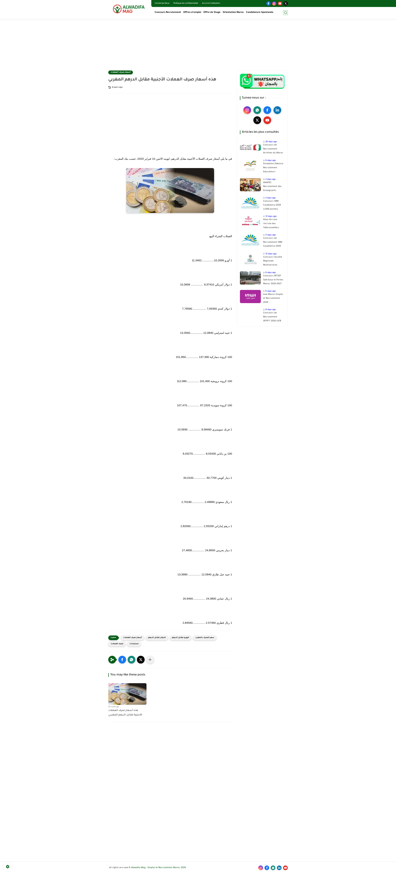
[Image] (250, 147)
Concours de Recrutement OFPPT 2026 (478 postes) (272, 317)
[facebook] (268, 3)
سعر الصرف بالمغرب (204, 638)
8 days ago (270, 310)
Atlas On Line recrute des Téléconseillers (271, 224)
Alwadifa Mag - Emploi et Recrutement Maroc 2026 (158, 868)
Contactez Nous (162, 3)
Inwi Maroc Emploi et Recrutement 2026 (273, 298)
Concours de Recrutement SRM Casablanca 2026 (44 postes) (272, 243)
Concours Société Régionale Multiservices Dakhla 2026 (272, 261)
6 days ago (270, 160)
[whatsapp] (257, 110)
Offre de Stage (211, 12)
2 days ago (270, 179)
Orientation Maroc (233, 12)
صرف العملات (117, 644)
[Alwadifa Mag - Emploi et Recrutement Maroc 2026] (129, 8)
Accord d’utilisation (211, 3)
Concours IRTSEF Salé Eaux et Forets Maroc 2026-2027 (273, 280)
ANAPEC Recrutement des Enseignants (272, 187)
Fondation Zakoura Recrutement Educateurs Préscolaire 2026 (273, 168)
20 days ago (271, 142)
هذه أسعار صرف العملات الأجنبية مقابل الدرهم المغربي (125, 712)
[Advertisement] (198, 46)
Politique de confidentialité (185, 3)
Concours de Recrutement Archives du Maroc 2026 (273, 149)
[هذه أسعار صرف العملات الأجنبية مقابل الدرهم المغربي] (127, 694)
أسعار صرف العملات (121, 72)
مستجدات (134, 644)
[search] (285, 12)
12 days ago (271, 216)
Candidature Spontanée (259, 12)
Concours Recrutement (168, 12)
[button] (122, 660)
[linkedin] (277, 110)
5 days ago (270, 235)
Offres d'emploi (192, 12)
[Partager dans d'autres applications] (150, 660)
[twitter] (286, 3)
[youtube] (280, 3)
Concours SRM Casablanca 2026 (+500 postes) (272, 205)
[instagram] (274, 3)
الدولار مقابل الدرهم (157, 638)
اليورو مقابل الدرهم (180, 638)
